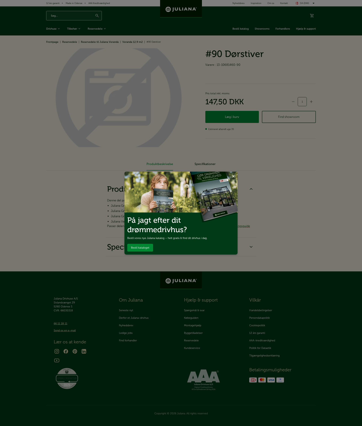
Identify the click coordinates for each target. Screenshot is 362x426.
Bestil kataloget (140, 247)
